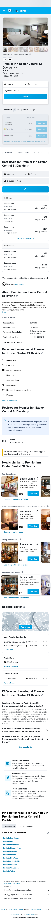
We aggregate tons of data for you (18, 894)
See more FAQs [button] (25, 747)
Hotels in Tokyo (9, 871)
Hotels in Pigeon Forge (12, 848)
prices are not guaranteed (12, 883)
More (4, 312)
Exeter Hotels (30, 914)
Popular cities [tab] (9, 826)
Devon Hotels (15, 914)
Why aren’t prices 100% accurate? (18, 898)
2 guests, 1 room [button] (12, 90)
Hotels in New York (10, 858)
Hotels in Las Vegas (11, 838)
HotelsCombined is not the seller (17, 890)
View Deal (33, 493)
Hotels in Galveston (11, 868)
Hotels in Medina (9, 854)
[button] (4, 10)
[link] (16, 499)
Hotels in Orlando (10, 851)
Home (3, 909)
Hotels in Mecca (9, 841)
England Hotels (36, 909)
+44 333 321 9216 (10, 76)
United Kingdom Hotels (15, 909)
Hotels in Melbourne (11, 844)
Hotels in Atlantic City (11, 861)
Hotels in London (10, 864)
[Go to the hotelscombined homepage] (17, 10)
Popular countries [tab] (26, 826)
